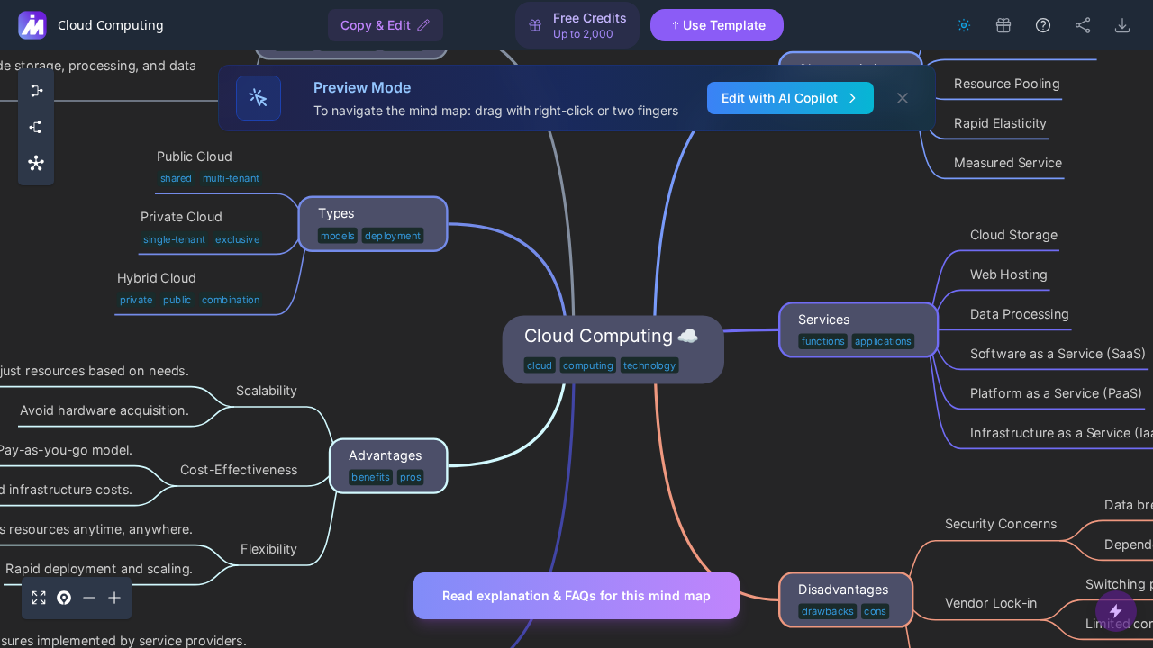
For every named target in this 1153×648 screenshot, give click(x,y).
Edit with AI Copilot (780, 97)
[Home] (32, 25)
